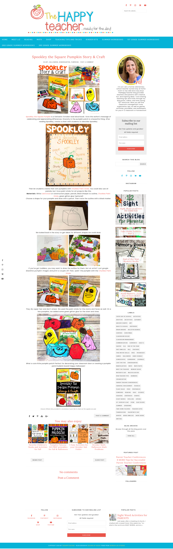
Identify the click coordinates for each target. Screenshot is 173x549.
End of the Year (133, 346)
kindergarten (64, 62)
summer (119, 405)
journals (140, 359)
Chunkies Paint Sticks (80, 189)
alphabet (138, 319)
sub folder (140, 402)
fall (129, 349)
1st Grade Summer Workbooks (143, 39)
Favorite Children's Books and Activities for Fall (37, 447)
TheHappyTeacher (68, 545)
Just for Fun (121, 362)
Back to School (122, 326)
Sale (134, 392)
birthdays (133, 326)
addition (119, 319)
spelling (131, 399)
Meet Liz (16, 39)
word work (140, 415)
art (46, 62)
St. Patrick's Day (122, 402)
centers (119, 333)
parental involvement (124, 385)
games (118, 356)
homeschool (121, 359)
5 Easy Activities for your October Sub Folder (78, 447)
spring (138, 399)
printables (136, 389)
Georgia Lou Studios (117, 545)
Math (39, 39)
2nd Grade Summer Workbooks (18, 45)
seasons (119, 395)
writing (119, 418)
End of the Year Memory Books (131, 260)
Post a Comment (87, 62)
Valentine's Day (133, 412)
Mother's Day (121, 372)
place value (120, 389)
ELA (124, 346)
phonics (137, 385)
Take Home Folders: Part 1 (131, 232)
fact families (121, 349)
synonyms (127, 405)
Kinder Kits (92, 39)
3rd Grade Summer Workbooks (55, 45)
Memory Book (136, 369)
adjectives (128, 319)
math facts (138, 366)
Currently (133, 343)
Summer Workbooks (112, 39)
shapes (136, 395)
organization (121, 379)
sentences (128, 395)
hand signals (137, 356)
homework (131, 359)
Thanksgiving (121, 412)
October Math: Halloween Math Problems (99, 447)
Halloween (53, 62)
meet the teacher (122, 369)
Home (5, 39)
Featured (136, 349)
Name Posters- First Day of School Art (131, 294)
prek (128, 389)
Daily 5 (141, 343)
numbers (134, 376)
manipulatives (121, 366)
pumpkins (75, 62)
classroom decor (123, 336)
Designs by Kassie (94, 545)
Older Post (99, 460)
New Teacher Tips (122, 376)
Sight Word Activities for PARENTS (131, 209)
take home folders (123, 409)
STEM (132, 402)
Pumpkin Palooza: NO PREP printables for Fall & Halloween (58, 447)
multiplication (133, 372)
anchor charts (121, 323)
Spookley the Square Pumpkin (38, 117)
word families (128, 415)
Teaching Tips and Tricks (68, 39)
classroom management (125, 339)
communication (122, 343)
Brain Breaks (121, 329)
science (141, 392)
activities (137, 316)
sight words (121, 399)
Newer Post (37, 460)
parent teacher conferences (127, 382)
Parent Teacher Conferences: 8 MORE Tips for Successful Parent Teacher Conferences (131, 460)
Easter (118, 346)
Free (133, 352)
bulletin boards (134, 329)
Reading (28, 39)
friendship (141, 352)
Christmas (128, 333)
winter (118, 415)
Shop (48, 39)
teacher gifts (137, 409)
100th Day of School (123, 316)
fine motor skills (122, 352)
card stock (46, 194)
